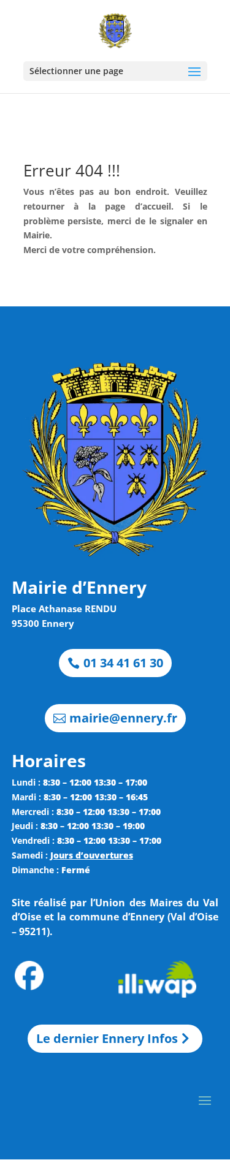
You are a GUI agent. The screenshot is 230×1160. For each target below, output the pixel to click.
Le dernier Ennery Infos (107, 1038)
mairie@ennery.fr (123, 718)
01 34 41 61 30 (123, 662)
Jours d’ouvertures (91, 855)
